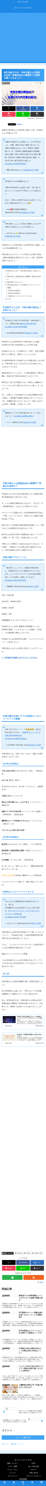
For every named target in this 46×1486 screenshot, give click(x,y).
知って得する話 (33, 1466)
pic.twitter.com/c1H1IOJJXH (15, 580)
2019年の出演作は (14, 290)
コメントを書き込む (23, 1437)
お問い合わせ (33, 1473)
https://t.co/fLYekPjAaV (27, 324)
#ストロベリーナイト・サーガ (20, 911)
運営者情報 (23, 1479)
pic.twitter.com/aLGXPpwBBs (16, 327)
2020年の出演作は (14, 293)
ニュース (12, 1473)
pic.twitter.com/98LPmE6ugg (16, 739)
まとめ (8, 299)
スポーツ (34, 1469)
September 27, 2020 (31, 170)
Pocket (19, 124)
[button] (37, 114)
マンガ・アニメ (12, 1469)
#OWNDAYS (17, 735)
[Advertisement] (23, 38)
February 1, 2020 (30, 333)
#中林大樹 (18, 914)
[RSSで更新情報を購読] (33, 1277)
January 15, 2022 (29, 422)
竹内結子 (27, 1253)
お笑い (33, 1463)
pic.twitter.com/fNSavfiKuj (23, 416)
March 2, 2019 (33, 586)
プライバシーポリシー (33, 1476)
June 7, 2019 (36, 923)
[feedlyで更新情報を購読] (12, 1277)
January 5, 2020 (35, 745)
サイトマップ (12, 1476)
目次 (20, 267)
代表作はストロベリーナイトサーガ (20, 296)
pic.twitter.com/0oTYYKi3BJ (15, 917)
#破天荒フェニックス (30, 732)
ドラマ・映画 (12, 1466)
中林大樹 (19, 1253)
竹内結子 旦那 (38, 1253)
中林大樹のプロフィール (14, 282)
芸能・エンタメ (8, 1253)
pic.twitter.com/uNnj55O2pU (15, 164)
